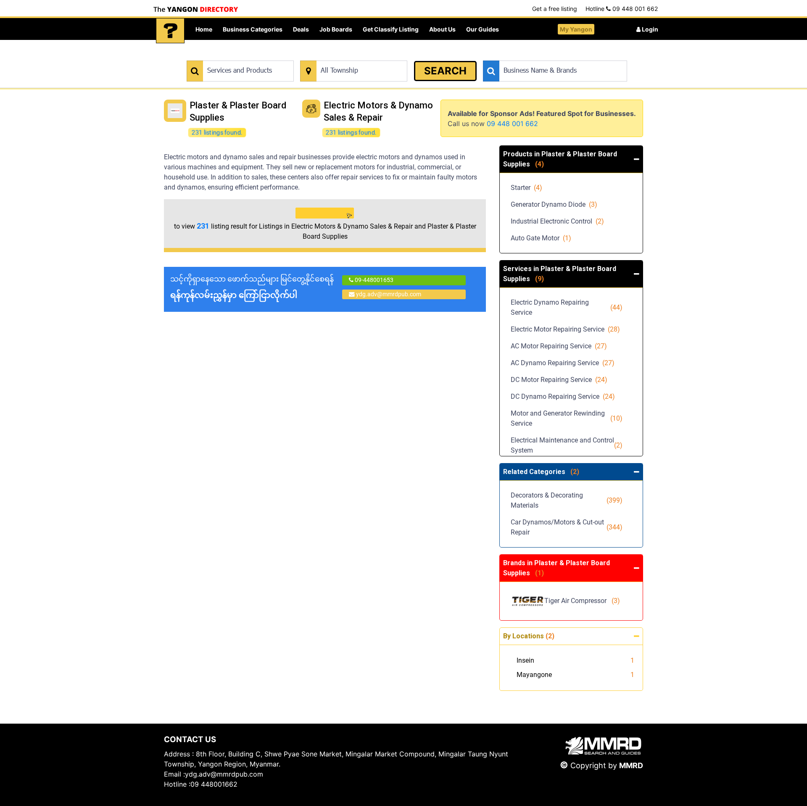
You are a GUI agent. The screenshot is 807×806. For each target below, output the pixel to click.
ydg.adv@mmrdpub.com (388, 294)
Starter (526, 188)
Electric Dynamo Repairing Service (566, 307)
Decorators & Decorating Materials (566, 500)
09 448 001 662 (512, 123)
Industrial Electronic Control (557, 221)
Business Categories (252, 29)
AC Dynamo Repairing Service (562, 363)
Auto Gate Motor (541, 238)
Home (203, 29)
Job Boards (335, 29)
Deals (301, 29)
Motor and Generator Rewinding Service (566, 418)
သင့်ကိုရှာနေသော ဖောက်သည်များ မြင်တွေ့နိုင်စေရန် (252, 287)
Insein (525, 660)
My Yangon (576, 29)
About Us (442, 29)
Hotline (621, 8)
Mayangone (534, 675)
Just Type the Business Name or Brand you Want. (546, 56)
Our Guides (482, 29)
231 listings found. (217, 132)
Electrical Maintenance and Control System (566, 445)
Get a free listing (554, 8)
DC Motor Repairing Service (559, 380)
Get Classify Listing (391, 29)
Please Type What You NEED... (226, 56)
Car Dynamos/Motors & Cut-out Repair (566, 527)
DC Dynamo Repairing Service (563, 396)
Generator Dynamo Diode (554, 204)
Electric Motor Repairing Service (565, 329)
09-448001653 (373, 280)
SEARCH (445, 71)
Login (649, 29)
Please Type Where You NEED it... (344, 56)
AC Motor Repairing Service (559, 346)
